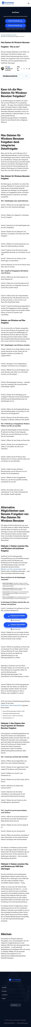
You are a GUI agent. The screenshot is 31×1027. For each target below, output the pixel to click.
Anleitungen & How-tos (11, 35)
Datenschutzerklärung (9, 1023)
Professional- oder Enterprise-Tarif (11, 705)
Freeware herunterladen (14, 21)
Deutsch (15, 1005)
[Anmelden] (15, 643)
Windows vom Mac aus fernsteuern (12, 569)
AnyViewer (3, 35)
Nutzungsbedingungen (22, 1023)
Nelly (8, 67)
